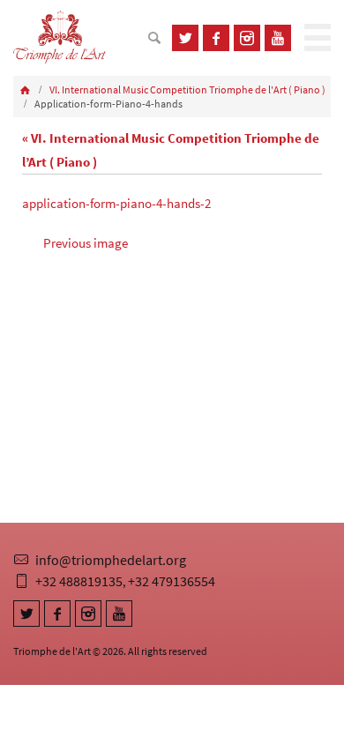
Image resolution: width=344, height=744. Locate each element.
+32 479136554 (171, 581)
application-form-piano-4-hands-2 (116, 203)
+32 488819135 (79, 581)
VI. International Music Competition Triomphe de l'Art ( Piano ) (187, 89)
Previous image (85, 242)
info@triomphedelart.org (110, 560)
